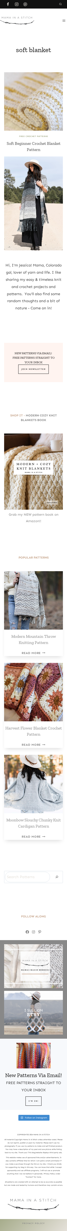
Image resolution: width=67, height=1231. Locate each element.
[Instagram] (16, 4)
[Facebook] (8, 4)
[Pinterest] (25, 4)
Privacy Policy (33, 1223)
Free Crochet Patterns (33, 136)
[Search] (57, 877)
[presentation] (33, 101)
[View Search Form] (60, 4)
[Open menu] (64, 20)
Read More (33, 653)
